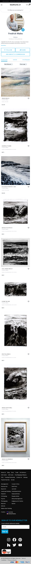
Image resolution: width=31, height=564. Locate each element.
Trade (16, 472)
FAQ (2, 477)
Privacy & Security (12, 560)
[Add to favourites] (28, 98)
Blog (8, 472)
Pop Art (3, 498)
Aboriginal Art (4, 484)
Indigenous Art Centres (17, 501)
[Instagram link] (10, 541)
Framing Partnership (10, 477)
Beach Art (3, 489)
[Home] (15, 4)
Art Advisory (23, 472)
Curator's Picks (15, 484)
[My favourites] (27, 4)
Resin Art (3, 503)
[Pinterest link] (21, 541)
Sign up (4, 531)
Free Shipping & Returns (21, 475)
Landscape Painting (6, 491)
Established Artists (16, 491)
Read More (3, 45)
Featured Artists (16, 493)
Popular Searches (5, 479)
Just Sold (14, 489)
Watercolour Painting (6, 508)
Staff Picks (14, 486)
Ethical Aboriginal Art (17, 498)
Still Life (3, 506)
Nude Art (3, 493)
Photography (4, 501)
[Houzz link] (10, 547)
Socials (12, 479)
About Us (3, 472)
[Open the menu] (1, 5)
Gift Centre (4, 475)
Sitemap (25, 477)
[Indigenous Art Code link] (15, 551)
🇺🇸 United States (11, 513)
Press (12, 472)
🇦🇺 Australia (10, 512)
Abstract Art (4, 486)
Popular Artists (15, 496)
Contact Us (19, 477)
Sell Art (13, 503)
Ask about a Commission (15, 54)
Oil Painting (4, 496)
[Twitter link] (15, 547)
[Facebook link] (15, 541)
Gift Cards (10, 475)
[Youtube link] (21, 547)
